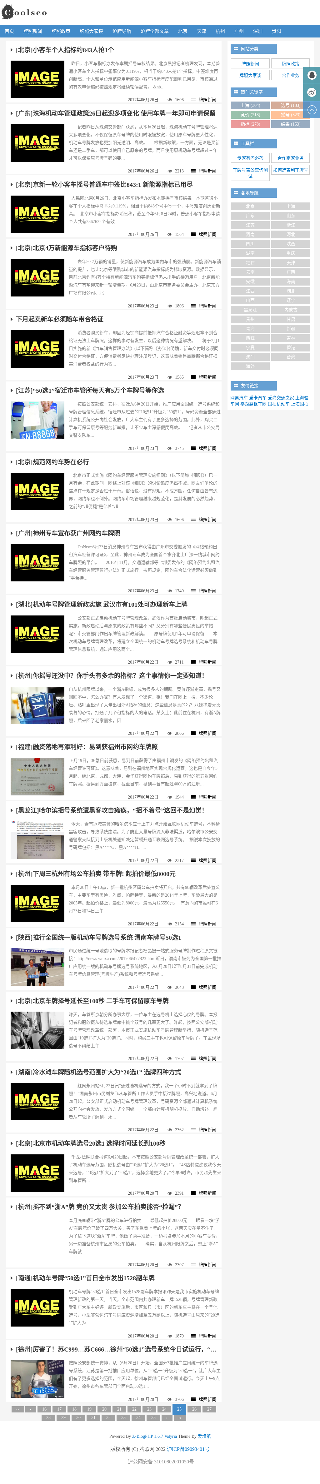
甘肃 (291, 319)
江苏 (250, 225)
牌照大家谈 (91, 31)
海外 (250, 366)
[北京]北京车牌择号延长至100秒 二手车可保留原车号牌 (92, 1001)
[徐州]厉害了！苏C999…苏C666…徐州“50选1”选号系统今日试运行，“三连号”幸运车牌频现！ (116, 1349)
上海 (250, 105)
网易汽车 (239, 398)
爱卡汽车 (258, 398)
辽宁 (291, 300)
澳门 (250, 357)
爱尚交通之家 (281, 398)
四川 (250, 244)
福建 (250, 263)
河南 (250, 234)
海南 (291, 281)
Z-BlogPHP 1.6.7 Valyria (154, 1436)
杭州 (220, 31)
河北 (291, 234)
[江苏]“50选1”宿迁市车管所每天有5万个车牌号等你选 (90, 390)
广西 (291, 272)
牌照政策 (61, 31)
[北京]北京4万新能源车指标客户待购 (66, 248)
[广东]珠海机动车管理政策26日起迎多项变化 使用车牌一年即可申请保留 (116, 113)
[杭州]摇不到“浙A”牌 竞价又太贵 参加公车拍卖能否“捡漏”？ (100, 1206)
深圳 (257, 31)
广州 (239, 31)
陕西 (291, 244)
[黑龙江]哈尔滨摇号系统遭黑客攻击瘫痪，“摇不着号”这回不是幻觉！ (112, 810)
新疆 (291, 328)
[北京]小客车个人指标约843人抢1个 (65, 50)
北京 (183, 31)
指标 (250, 124)
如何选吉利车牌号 (290, 170)
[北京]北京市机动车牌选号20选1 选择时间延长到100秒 (91, 1143)
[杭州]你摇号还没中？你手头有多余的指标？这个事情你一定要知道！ (112, 675)
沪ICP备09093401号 (188, 1449)
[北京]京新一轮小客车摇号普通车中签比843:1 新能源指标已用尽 (104, 184)
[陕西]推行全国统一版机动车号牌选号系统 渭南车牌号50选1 (98, 937)
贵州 (250, 319)
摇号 (291, 114)
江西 (250, 291)
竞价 (250, 114)
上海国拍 (299, 404)
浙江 (291, 225)
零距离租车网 (253, 404)
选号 (291, 105)
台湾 (291, 357)
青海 (250, 328)
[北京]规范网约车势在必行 (52, 462)
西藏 (250, 338)
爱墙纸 (204, 1436)
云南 (250, 272)
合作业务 (290, 75)
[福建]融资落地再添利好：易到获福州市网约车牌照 (87, 747)
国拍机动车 (279, 404)
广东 (250, 215)
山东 (291, 215)
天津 (201, 31)
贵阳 (276, 31)
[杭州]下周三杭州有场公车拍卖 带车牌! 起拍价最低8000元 (96, 873)
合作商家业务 (291, 158)
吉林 (291, 338)
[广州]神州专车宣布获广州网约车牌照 (68, 533)
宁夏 (250, 347)
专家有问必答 (250, 158)
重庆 (291, 253)
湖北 (291, 291)
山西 (250, 300)
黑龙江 (250, 309)
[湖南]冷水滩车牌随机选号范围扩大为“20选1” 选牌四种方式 (98, 1072)
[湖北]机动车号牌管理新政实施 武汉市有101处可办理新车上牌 (102, 604)
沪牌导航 (121, 31)
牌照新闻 (32, 31)
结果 (291, 124)
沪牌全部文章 (155, 31)
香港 (291, 347)
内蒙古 (291, 309)
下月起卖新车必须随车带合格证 (59, 319)
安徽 (250, 281)
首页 (9, 31)
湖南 (250, 253)
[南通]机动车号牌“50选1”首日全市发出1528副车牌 (85, 1278)
